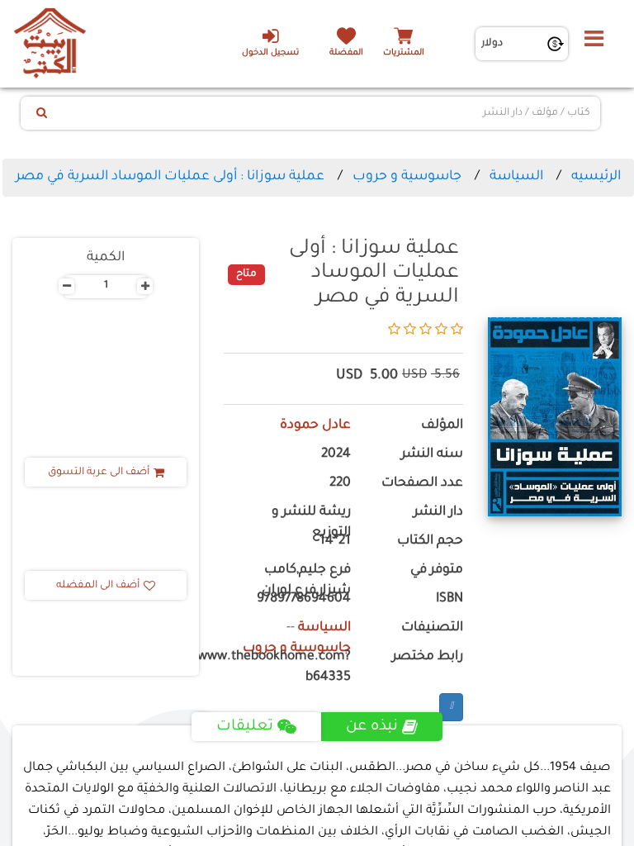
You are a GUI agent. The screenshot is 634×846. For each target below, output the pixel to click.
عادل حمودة (315, 426)
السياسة (516, 176)
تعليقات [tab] (244, 727)
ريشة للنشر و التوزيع (311, 523)
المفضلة (346, 53)
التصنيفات (432, 628)
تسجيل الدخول (270, 53)
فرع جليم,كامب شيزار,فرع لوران (306, 580)
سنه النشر (432, 455)
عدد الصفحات (422, 484)
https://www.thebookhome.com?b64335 (287, 667)
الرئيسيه (596, 176)
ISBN (449, 599)
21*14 (335, 542)
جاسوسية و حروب (406, 176)
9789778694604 (304, 599)
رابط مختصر (427, 657)
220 (340, 484)
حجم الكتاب (430, 542)
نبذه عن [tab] (372, 727)
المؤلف (442, 426)
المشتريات (403, 53)
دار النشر (438, 513)
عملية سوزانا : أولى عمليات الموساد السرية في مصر (170, 176)
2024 (336, 455)
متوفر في (436, 570)
